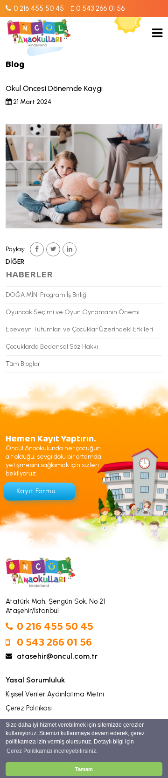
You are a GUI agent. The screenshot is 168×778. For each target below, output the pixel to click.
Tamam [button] (84, 769)
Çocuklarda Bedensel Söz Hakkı (52, 347)
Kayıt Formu (36, 491)
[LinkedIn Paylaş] (70, 249)
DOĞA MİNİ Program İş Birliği (47, 295)
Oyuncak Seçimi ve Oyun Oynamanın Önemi (73, 312)
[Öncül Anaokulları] (39, 33)
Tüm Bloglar (23, 364)
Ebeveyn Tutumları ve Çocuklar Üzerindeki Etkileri (79, 329)
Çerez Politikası (29, 708)
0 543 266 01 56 (54, 643)
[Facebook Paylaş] (37, 249)
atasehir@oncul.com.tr (57, 656)
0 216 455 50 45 (55, 627)
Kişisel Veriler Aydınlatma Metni (55, 694)
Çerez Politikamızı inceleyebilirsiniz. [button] (52, 751)
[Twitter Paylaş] (53, 249)
